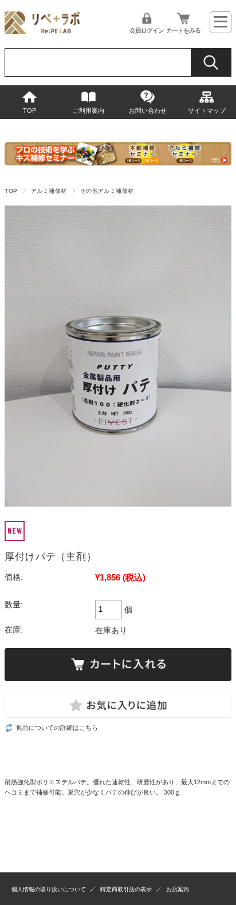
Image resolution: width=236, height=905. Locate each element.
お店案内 (177, 889)
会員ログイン (146, 30)
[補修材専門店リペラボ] (42, 30)
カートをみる (183, 30)
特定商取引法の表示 (126, 889)
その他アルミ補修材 (107, 191)
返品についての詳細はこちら (57, 727)
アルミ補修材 (49, 191)
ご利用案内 (88, 110)
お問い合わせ (148, 110)
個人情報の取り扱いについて (48, 889)
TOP (29, 110)
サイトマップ (207, 110)
